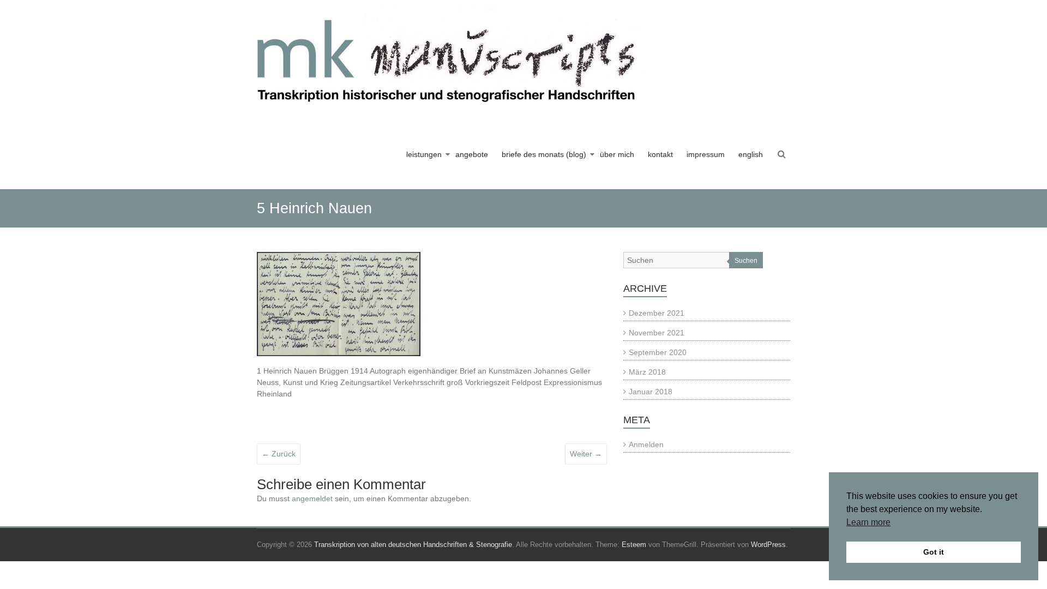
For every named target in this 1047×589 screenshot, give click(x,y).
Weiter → (586, 453)
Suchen (746, 261)
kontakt (660, 154)
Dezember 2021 (656, 313)
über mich (617, 154)
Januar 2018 (650, 391)
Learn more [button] (868, 522)
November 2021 (656, 332)
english (750, 154)
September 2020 (658, 352)
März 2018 (647, 372)
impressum (706, 154)
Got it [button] (933, 552)
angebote (471, 154)
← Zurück (279, 453)
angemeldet (312, 498)
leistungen (424, 154)
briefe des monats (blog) (544, 154)
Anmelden (646, 444)
